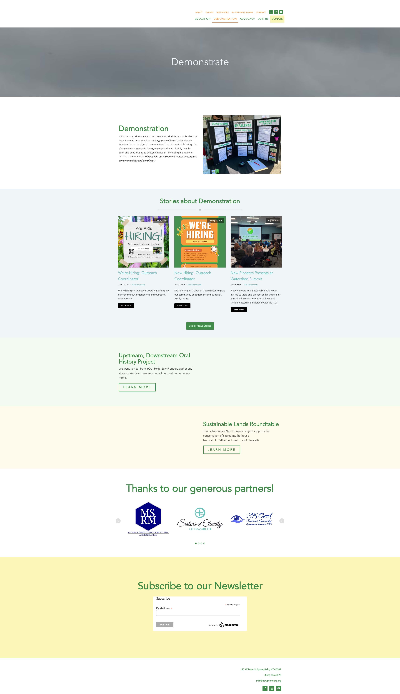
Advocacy (247, 19)
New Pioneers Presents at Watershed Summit (252, 275)
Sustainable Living (242, 12)
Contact (261, 12)
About (199, 12)
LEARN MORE (137, 387)
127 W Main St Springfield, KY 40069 (260, 669)
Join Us (263, 19)
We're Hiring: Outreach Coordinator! (137, 275)
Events (210, 12)
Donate (277, 19)
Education (202, 19)
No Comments (138, 284)
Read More (126, 305)
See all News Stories (200, 326)
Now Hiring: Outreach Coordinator (192, 275)
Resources (223, 12)
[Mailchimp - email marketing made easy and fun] (223, 627)
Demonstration (225, 19)
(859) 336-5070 (273, 675)
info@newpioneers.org (268, 680)
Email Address (164, 608)
